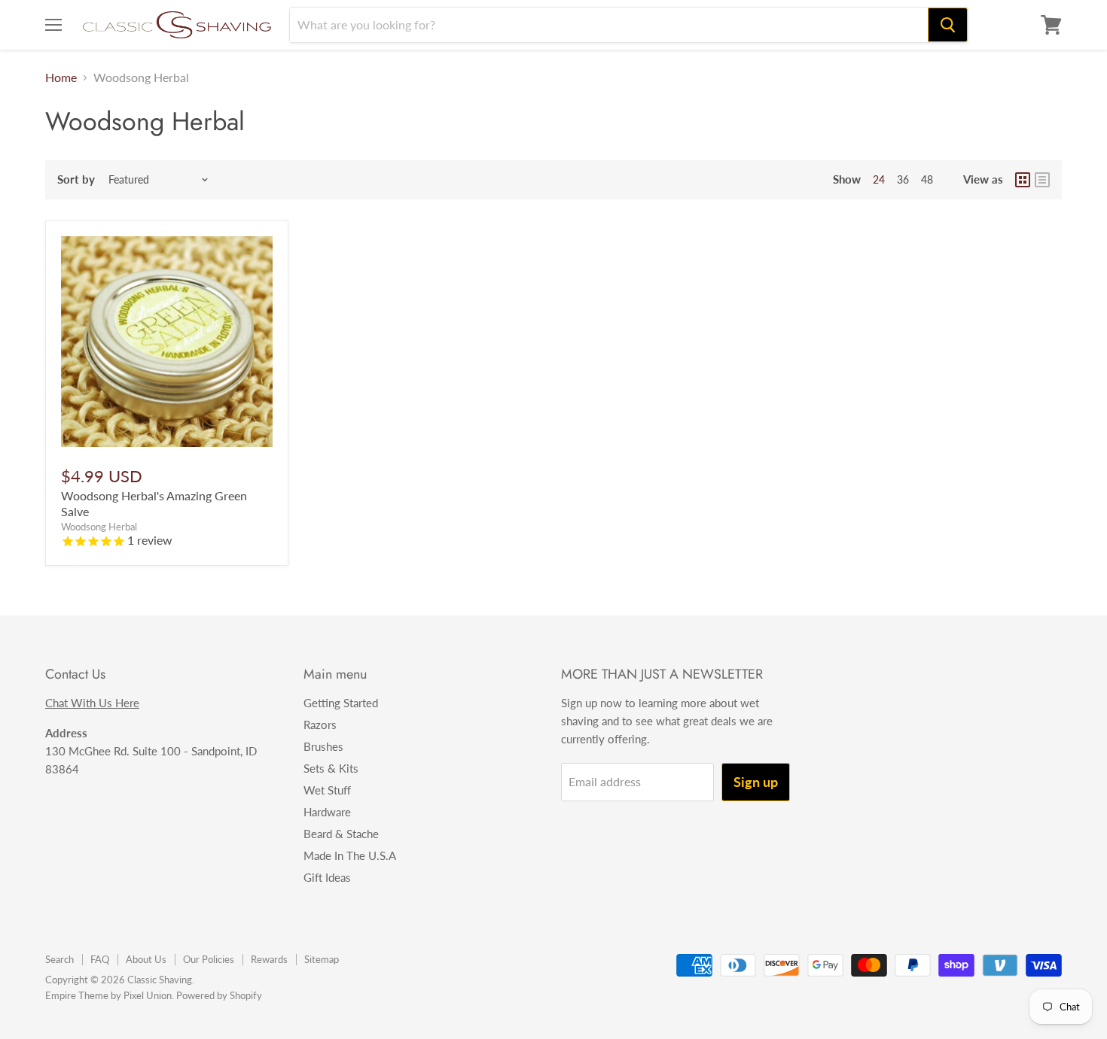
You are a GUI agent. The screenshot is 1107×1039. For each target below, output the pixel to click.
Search (59, 959)
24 (879, 179)
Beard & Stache (341, 833)
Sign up (755, 781)
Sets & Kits (330, 768)
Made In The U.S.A (349, 855)
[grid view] (1022, 179)
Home (61, 77)
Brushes (323, 746)
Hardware (327, 812)
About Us (146, 959)
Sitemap (321, 959)
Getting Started (340, 702)
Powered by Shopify (219, 995)
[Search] (948, 25)
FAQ (99, 959)
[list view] (1042, 179)
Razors (320, 724)
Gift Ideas (327, 877)
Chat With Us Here (92, 702)
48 (927, 179)
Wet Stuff (327, 790)
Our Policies (208, 959)
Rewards (269, 959)
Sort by (76, 179)
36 (903, 179)
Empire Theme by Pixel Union (108, 995)
